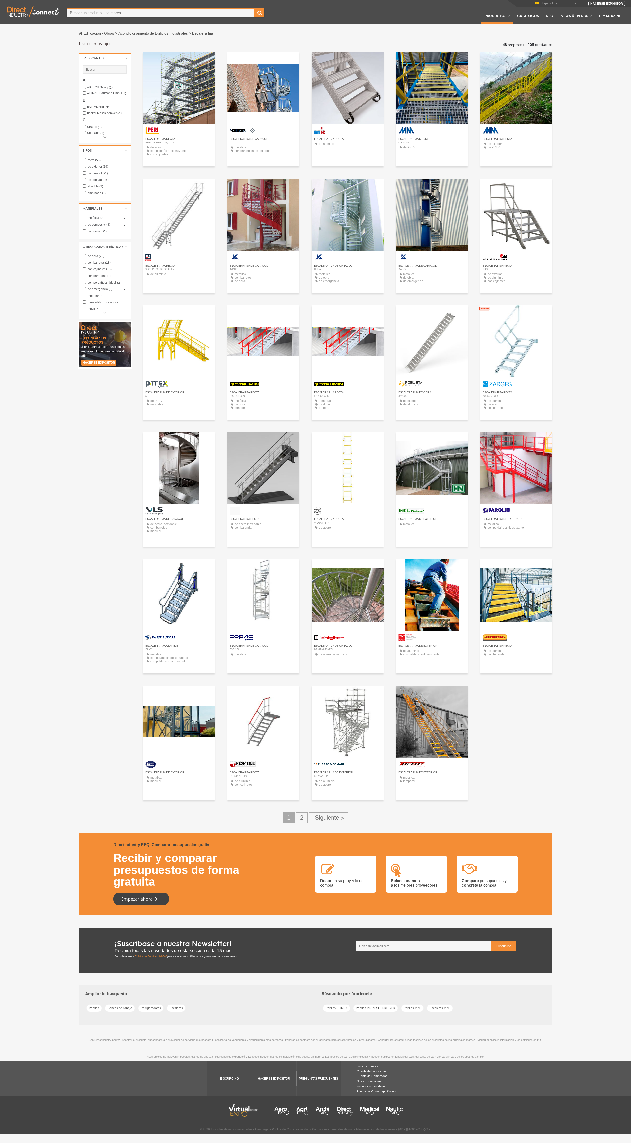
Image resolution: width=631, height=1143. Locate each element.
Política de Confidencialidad (151, 956)
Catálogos (528, 15)
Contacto (179, 60)
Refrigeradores (151, 1008)
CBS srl (94, 127)
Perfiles (94, 1008)
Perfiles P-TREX (336, 1008)
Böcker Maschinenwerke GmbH (107, 113)
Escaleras (176, 1008)
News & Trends (574, 15)
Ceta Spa (95, 133)
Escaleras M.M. (440, 1008)
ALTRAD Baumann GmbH (106, 93)
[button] (105, 58)
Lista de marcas (367, 1066)
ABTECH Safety (100, 87)
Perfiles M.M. (412, 1008)
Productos (495, 15)
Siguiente (328, 817)
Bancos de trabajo (120, 1008)
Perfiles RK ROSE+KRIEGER (375, 1008)
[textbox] (161, 12)
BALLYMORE (98, 107)
